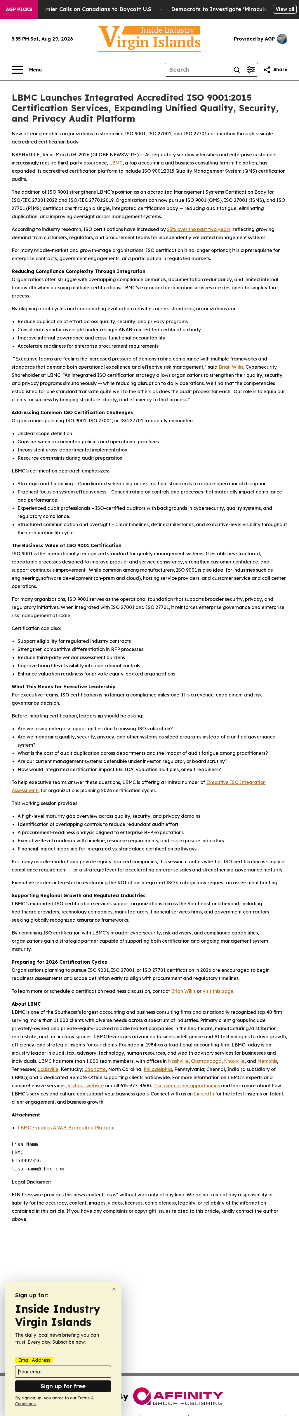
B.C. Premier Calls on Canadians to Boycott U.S (88, 9)
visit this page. (218, 991)
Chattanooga (206, 1061)
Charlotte (95, 1069)
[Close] (114, 1289)
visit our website (86, 1085)
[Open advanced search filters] (251, 69)
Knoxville (234, 1061)
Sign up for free (63, 1386)
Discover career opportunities (186, 1085)
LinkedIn (204, 1094)
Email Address (34, 1360)
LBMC (116, 163)
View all (285, 9)
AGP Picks (19, 9)
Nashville (178, 1061)
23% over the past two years (198, 229)
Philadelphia (158, 1069)
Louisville (47, 1069)
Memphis (267, 1061)
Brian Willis (231, 367)
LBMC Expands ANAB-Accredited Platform (66, 1127)
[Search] (237, 69)
